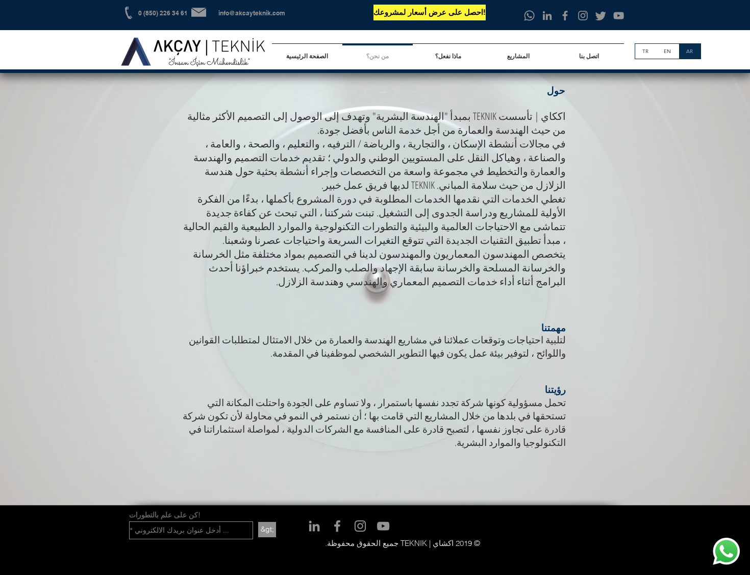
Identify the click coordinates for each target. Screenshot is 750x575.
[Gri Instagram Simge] (583, 15)
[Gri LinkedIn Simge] (547, 15)
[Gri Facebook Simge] (565, 15)
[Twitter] (600, 15)
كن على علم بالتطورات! (165, 514)
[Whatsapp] (529, 15)
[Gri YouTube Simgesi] (618, 15)
